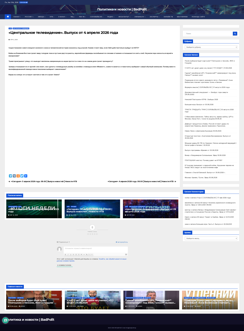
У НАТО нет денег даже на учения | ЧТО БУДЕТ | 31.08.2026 (208, 68)
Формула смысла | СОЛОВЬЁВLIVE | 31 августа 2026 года (207, 87)
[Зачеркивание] (73, 254)
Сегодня (73, 206)
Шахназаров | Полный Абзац (134, 297)
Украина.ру (139, 17)
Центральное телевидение (21, 28)
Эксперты (154, 17)
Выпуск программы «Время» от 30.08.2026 (201, 150)
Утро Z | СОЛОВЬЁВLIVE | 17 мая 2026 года (214, 198)
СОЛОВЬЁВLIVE (96, 17)
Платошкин (12, 297)
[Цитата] (81, 254)
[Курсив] (68, 254)
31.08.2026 (14, 306)
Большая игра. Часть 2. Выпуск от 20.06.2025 (214, 224)
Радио (110, 17)
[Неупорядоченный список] (78, 254)
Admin (23, 306)
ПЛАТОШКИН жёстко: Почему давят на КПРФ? (203, 160)
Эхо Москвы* (211, 297)
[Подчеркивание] (70, 254)
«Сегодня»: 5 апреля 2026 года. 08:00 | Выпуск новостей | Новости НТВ (44, 181)
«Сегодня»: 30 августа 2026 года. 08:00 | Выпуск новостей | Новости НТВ (89, 210)
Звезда (41, 17)
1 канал (16, 17)
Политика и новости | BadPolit (122, 9)
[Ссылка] (86, 254)
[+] (92, 254)
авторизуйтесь (122, 242)
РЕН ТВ (82, 17)
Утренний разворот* (200, 297)
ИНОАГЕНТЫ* (124, 17)
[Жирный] (65, 254)
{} (89, 254)
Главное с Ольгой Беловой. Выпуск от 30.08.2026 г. (205, 172)
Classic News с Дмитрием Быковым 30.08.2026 (203, 131)
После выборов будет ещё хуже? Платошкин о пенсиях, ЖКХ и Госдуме (30, 301)
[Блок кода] (84, 254)
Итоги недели (13, 206)
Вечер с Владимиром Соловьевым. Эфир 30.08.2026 (205, 155)
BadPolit (118, 328)
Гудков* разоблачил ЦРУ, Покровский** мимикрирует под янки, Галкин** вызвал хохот (149, 302)
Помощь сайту (198, 17)
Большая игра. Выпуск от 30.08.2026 (199, 104)
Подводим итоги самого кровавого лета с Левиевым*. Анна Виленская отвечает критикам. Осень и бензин (208, 302)
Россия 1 (29, 17)
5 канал (61, 17)
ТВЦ (72, 17)
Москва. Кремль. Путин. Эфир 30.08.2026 (201, 177)
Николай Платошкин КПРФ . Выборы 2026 (201, 99)
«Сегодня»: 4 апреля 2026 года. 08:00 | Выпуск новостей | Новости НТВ (141, 181)
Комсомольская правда (74, 297)
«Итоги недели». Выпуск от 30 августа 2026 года (33, 210)
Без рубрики (182, 17)
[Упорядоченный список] (76, 254)
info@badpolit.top (131, 328)
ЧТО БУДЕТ (92, 297)
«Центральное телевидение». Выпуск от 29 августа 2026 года (150, 210)
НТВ (51, 17)
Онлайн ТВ (168, 17)
